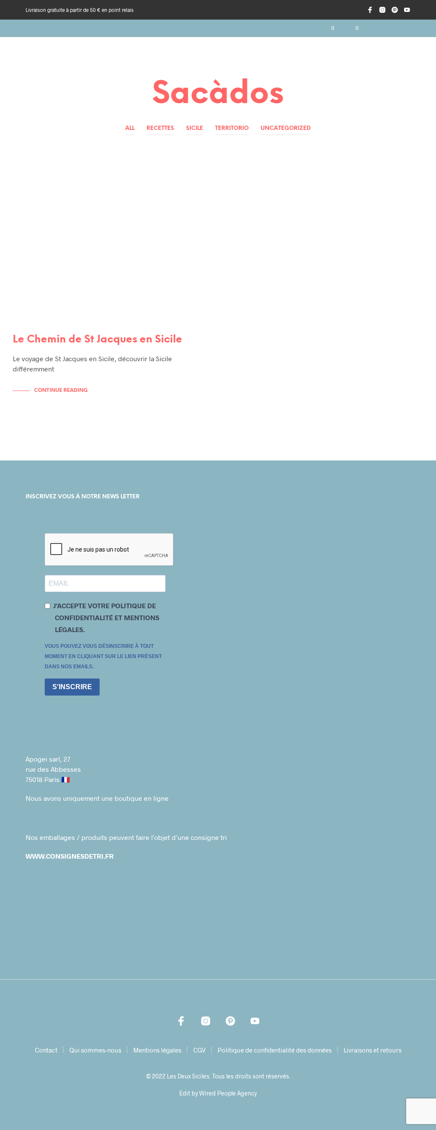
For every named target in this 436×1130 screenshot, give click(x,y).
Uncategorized (286, 128)
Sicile (194, 128)
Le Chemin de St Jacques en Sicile (97, 339)
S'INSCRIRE (72, 686)
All (130, 128)
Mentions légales (157, 1050)
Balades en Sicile (43, 184)
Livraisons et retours (373, 1050)
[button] (327, 28)
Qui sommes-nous (95, 1050)
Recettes (160, 128)
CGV (199, 1050)
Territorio (232, 128)
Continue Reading (61, 390)
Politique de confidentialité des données (275, 1050)
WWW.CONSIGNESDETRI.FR (70, 856)
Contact (46, 1050)
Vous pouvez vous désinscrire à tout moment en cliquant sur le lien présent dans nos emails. (103, 656)
